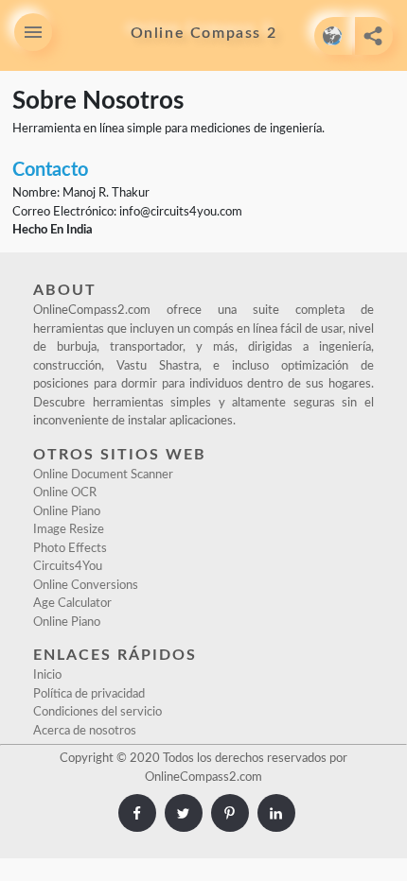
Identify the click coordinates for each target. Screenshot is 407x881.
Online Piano (66, 512)
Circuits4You (67, 567)
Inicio (47, 675)
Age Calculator (72, 603)
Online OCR (65, 493)
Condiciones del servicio (97, 712)
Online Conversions (85, 585)
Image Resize (68, 530)
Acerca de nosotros (84, 731)
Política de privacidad (89, 694)
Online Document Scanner (103, 475)
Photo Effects (70, 549)
